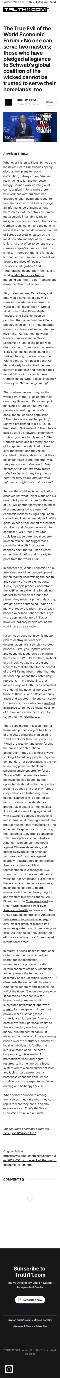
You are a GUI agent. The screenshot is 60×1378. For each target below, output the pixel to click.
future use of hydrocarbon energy (25, 919)
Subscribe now (32, 1299)
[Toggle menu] (54, 9)
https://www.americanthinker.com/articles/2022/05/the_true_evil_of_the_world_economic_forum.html (29, 1160)
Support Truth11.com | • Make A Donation (30, 1320)
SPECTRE (45, 423)
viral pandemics (13, 509)
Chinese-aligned (37, 901)
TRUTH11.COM (26, 100)
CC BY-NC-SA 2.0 (24, 1133)
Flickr (6, 1133)
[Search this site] (48, 9)
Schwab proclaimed (16, 423)
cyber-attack (21, 523)
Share (50, 102)
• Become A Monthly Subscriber (30, 1326)
